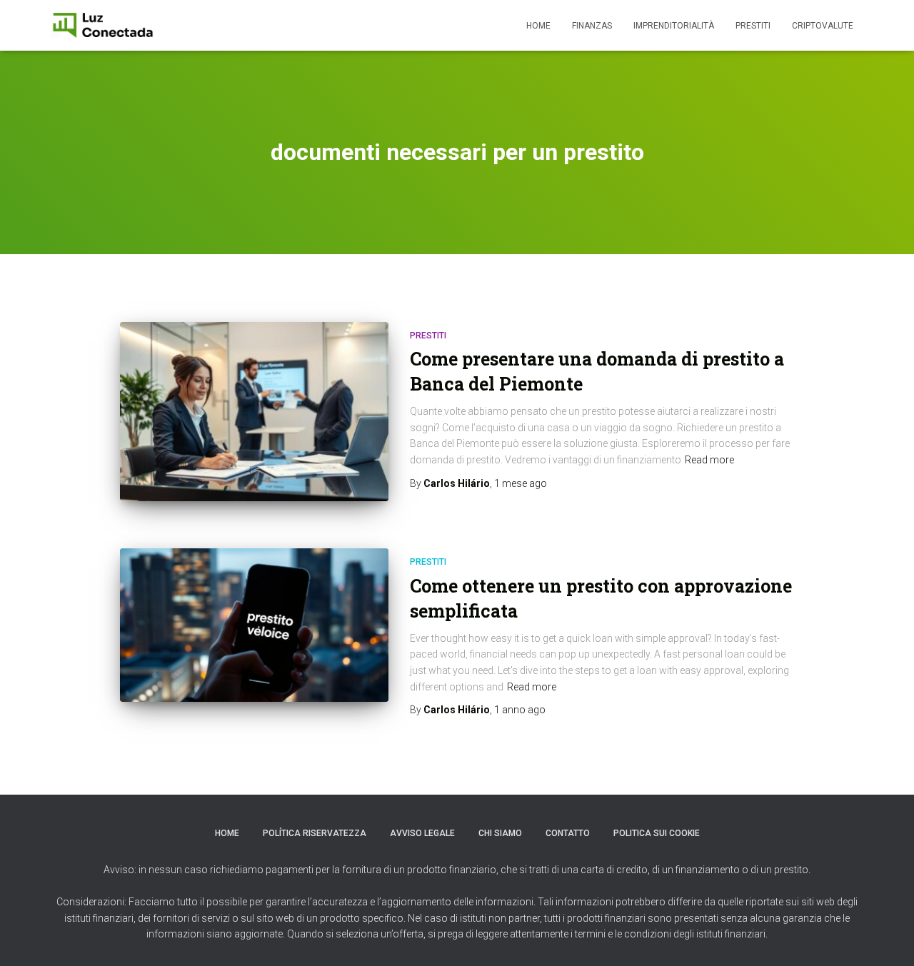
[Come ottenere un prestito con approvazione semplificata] (254, 625)
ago (520, 483)
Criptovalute (822, 26)
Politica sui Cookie (656, 833)
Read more (709, 460)
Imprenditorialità (673, 26)
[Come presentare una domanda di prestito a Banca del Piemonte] (254, 411)
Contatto (568, 833)
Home (538, 26)
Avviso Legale (422, 833)
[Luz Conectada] (102, 26)
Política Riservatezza (314, 833)
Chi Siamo (500, 833)
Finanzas (592, 26)
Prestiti (752, 26)
